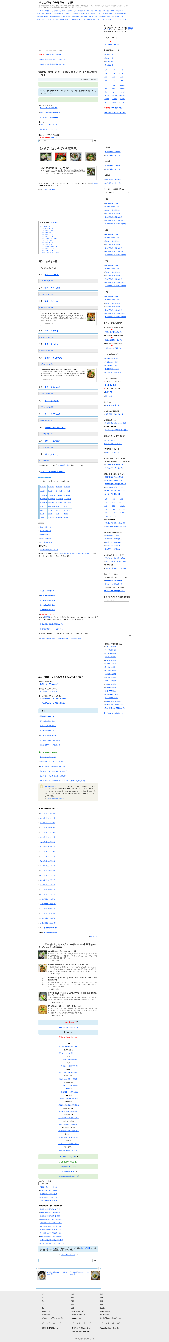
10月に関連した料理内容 (48, 899)
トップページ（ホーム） (47, 1248)
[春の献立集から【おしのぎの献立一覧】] (42, 954)
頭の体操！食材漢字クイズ (94, 19)
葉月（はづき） (52, 400)
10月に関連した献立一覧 (48, 904)
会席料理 (51, 517)
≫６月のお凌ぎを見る (46, 364)
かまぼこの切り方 (110, 516)
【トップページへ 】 (123, 19)
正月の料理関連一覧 (46, 542)
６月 (121, 73)
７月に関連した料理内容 (47, 870)
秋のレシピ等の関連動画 (113, 272)
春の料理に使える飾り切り (113, 217)
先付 (41, 507)
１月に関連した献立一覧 (47, 818)
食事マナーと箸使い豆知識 (48, 1190)
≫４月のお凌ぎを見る (46, 337)
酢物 (101, 1294)
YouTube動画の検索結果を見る (68, 1176)
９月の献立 (43, 502)
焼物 (72, 1297)
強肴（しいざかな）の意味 (48, 124)
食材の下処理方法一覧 (112, 452)
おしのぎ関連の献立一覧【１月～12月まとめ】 (56, 168)
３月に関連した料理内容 (47, 832)
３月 (121, 70)
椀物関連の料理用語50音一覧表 (50, 1209)
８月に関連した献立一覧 (47, 885)
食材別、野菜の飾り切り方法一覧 (115, 490)
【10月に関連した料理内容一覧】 (68, 1072)
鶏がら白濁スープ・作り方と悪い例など (53, 761)
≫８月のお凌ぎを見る (46, 407)
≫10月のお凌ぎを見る (46, 434)
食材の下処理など (65, 19)
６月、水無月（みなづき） (49, 238)
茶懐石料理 (59, 517)
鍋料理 (106, 99)
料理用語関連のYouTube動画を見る (51, 629)
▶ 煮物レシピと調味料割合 (72, 13)
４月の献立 (67, 495)
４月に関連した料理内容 (47, 842)
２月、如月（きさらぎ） (48, 230)
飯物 (101, 1301)
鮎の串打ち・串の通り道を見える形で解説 (53, 776)
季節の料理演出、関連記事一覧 (115, 708)
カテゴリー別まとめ (117, 16)
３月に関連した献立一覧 (47, 837)
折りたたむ (54, 222)
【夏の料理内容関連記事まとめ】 (68, 1046)
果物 (105, 513)
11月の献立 (59, 502)
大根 (105, 506)
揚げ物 (50, 514)
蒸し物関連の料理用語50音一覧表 (51, 1226)
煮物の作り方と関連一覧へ (113, 348)
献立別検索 (84, 16)
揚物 (72, 1304)
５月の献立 (43, 499)
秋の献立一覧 (109, 61)
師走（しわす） (52, 454)
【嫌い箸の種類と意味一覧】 (113, 444)
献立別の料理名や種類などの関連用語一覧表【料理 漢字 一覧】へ (61, 638)
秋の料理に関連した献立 (113, 275)
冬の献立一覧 (109, 65)
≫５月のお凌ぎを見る (46, 350)
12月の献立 (67, 502)
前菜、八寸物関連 (110, 646)
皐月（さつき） (52, 344)
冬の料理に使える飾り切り (113, 310)
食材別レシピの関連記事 (113, 701)
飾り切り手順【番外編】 (113, 494)
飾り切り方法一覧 (42, 19)
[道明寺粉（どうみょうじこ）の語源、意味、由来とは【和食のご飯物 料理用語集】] (42, 981)
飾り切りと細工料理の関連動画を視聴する (53, 64)
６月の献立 (51, 499)
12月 (122, 80)
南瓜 (113, 506)
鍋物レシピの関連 (110, 681)
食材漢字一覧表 (65, 16)
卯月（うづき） (52, 331)
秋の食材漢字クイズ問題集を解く (115, 286)
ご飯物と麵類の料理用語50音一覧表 (51, 1240)
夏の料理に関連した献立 (48, 730)
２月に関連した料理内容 (47, 823)
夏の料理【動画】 (108, 13)
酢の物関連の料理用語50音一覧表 (51, 1233)
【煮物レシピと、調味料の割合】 (68, 1144)
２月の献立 (51, 495)
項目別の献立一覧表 (111, 362)
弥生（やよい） (52, 301)
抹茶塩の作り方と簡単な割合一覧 (115, 526)
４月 (105, 73)
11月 (114, 80)
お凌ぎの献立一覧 (62, 465)
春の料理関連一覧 (45, 527)
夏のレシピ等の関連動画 (48, 726)
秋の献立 (59, 487)
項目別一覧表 (85, 13)
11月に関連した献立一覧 (47, 913)
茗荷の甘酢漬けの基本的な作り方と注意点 (53, 766)
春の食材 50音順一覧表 (112, 206)
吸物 (43, 1301)
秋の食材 (59, 491)
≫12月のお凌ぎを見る (46, 461)
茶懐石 (114, 102)
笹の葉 (122, 513)
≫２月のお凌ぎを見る (46, 294)
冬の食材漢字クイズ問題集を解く (115, 317)
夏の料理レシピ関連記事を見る (50, 691)
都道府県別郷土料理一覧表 (48, 1201)
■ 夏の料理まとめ (71, 11)
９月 (121, 77)
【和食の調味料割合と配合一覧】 (68, 1150)
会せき (106, 102)
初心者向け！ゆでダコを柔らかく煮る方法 (53, 771)
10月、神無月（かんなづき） (50, 246)
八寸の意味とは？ (110, 650)
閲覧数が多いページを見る (48, 1187)
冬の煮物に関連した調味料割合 (115, 313)
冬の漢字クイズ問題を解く (113, 549)
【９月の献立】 (63, 1092)
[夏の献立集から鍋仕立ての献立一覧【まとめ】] (42, 1009)
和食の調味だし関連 (111, 694)
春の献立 (43, 487)
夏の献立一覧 (81, 11)
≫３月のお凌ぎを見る (46, 308)
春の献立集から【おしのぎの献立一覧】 (62, 951)
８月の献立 (67, 499)
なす (105, 502)
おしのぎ (67, 510)
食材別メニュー (93, 16)
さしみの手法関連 (110, 653)
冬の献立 (67, 487)
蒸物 (72, 1301)
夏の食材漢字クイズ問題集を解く (50, 745)
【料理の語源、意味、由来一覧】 (68, 1131)
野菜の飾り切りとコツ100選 (114, 477)
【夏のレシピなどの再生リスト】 (68, 1053)
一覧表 (122, 102)
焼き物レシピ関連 (110, 663)
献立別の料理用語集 (120, 13)
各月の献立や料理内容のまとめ (68, 1027)
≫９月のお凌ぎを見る (46, 420)
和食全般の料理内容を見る (113, 332)
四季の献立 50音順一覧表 (113, 372)
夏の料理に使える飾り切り (48, 735)
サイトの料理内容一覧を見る (114, 468)
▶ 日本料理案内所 (58, 13)
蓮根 (113, 509)
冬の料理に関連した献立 (113, 306)
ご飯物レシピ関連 (110, 684)
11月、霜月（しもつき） (48, 248)
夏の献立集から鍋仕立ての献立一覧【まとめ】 (64, 1006)
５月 (113, 73)
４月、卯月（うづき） (48, 234)
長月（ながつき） (53, 414)
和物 (72, 1308)
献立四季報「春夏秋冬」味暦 (55, 2)
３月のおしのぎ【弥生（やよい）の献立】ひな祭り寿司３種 (60, 313)
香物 (101, 1304)
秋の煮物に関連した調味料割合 (115, 282)
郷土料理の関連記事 (111, 698)
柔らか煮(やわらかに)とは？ (54, 786)
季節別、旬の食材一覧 (117, 11)
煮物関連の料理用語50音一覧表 (50, 1216)
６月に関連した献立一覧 (47, 866)
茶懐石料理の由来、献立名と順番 (115, 423)
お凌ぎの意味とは (50, 189)
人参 (105, 499)
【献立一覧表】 (74, 1085)
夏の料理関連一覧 (45, 531)
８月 (113, 77)
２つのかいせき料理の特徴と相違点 (116, 430)
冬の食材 (67, 491)
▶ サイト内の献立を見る (44, 11)
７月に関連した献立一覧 (47, 875)
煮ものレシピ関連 (110, 660)
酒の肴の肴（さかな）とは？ (49, 129)
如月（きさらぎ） (53, 288)
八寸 (113, 92)
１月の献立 (43, 495)
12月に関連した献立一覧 (48, 923)
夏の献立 (51, 487)
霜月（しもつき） (53, 441)
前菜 (113, 85)
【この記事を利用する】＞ (55, 960)
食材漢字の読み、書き (112, 369)
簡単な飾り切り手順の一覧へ (114, 480)
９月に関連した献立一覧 (47, 894)
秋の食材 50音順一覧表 (112, 269)
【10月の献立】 (74, 1092)
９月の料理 (98, 11)
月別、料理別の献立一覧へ (52, 471)
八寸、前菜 (51, 507)
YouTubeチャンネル (96, 13)
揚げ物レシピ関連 (110, 674)
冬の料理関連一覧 (45, 538)
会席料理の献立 (105, 1311)
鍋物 (57, 514)
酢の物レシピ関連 (110, 677)
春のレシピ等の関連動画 (113, 210)
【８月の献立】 (63, 1085)
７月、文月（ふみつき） (48, 240)
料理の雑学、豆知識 (42, 16)
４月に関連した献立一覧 (47, 846)
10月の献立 (51, 502)
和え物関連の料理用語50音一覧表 (51, 1223)
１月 (105, 70)
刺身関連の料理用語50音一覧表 (50, 1212)
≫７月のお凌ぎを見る (46, 393)
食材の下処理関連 (110, 691)
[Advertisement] (68, 36)
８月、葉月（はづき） (48, 242)
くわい (122, 509)
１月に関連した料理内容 (47, 813)
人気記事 (48, 13)
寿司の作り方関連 (53, 19)
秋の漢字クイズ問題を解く (113, 545)
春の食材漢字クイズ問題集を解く (115, 224)
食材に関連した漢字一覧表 (48, 1197)
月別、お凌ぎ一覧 (44, 226)
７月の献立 (59, 499)
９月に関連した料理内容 (47, 889)
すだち (122, 506)
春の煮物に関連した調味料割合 (115, 220)
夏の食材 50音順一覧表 (47, 721)
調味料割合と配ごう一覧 (78, 19)
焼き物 (50, 510)
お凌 (72, 1294)
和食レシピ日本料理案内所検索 (50, 112)
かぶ (113, 502)
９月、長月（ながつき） (48, 244)
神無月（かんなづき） (55, 427)
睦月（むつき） (52, 274)
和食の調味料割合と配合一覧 (49, 550)
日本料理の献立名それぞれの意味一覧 (52, 1243)
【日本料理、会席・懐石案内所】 (68, 1111)
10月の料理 (106, 11)
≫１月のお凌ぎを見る (46, 281)
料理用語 (47, 617)
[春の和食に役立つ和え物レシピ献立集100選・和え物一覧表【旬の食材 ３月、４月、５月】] (42, 996)
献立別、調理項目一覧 (109, 19)
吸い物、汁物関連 (110, 657)
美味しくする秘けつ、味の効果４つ (116, 561)
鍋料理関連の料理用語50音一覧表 (51, 1236)
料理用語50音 (75, 16)
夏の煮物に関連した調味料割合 (50, 740)
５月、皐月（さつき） (48, 236)
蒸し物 (42, 514)
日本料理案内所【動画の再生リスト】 (112, 1318)
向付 (65, 507)
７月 (105, 77)
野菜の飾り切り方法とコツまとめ (115, 487)
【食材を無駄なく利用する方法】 (68, 1137)
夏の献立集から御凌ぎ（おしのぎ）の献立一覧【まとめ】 (59, 369)
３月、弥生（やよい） (48, 232)
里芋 (105, 509)
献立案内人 (93, 936)
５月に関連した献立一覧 (47, 856)
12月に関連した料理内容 (48, 918)
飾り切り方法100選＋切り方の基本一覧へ (53, 59)
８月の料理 (90, 11)
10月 (105, 80)
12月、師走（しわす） (48, 250)
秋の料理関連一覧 (45, 534)
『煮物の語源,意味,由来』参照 (55, 798)
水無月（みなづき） (54, 358)
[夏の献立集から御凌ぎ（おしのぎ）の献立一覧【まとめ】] (42, 968)
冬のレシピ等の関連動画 (113, 303)
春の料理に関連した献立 (113, 213)
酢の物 (66, 514)
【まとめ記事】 (85, 1248)
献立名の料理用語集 (111, 365)
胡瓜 (121, 499)
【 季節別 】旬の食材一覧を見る (68, 1098)
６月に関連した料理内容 (47, 861)
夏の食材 (51, 491)
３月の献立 (59, 495)
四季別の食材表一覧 (104, 16)
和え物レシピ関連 (110, 667)
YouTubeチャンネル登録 (68, 1157)
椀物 (57, 507)
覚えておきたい (110, 440)
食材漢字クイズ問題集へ (113, 535)
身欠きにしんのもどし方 (48, 757)
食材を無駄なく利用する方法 (114, 704)
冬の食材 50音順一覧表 (112, 300)
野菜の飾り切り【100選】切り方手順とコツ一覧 (75, 553)
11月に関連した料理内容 (47, 908)
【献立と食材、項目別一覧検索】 (68, 1079)
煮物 (41, 510)
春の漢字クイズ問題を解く (113, 539)
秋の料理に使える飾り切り (113, 279)
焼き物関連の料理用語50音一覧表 (51, 1219)
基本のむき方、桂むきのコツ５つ (115, 484)
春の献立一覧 (109, 54)
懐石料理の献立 (105, 1314)
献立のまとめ (40, 13)
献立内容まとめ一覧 (111, 358)
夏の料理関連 (46, 1314)
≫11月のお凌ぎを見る (46, 447)
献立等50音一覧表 (55, 16)
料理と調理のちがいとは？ (48, 1194)
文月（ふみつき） (53, 387)
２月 (113, 70)
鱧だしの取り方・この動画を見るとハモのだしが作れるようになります (62, 781)
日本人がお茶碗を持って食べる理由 (116, 568)
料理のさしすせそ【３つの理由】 (115, 558)
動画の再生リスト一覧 (68, 1167)
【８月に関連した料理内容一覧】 (68, 1059)
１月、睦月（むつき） (48, 228)
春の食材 (43, 491)
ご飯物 (42, 517)
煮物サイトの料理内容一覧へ (114, 584)
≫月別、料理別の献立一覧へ (50, 252)
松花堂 (66, 517)
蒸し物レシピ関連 (110, 670)
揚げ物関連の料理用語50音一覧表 (51, 1229)
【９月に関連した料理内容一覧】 (68, 1066)
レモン (114, 513)
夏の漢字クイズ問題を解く (113, 542)
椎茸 (113, 499)
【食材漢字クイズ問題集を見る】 (68, 1118)
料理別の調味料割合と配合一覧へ (115, 523)
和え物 (58, 510)
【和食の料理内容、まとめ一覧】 (68, 1124)
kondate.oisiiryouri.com (48, 177)
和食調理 (95, 183)
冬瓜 (121, 502)
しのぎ (122, 92)
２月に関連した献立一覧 (47, 827)
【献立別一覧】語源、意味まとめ (68, 1105)
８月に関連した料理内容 (47, 880)
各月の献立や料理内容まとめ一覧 (52, 1318)
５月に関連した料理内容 (47, 851)
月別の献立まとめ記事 (58, 11)
